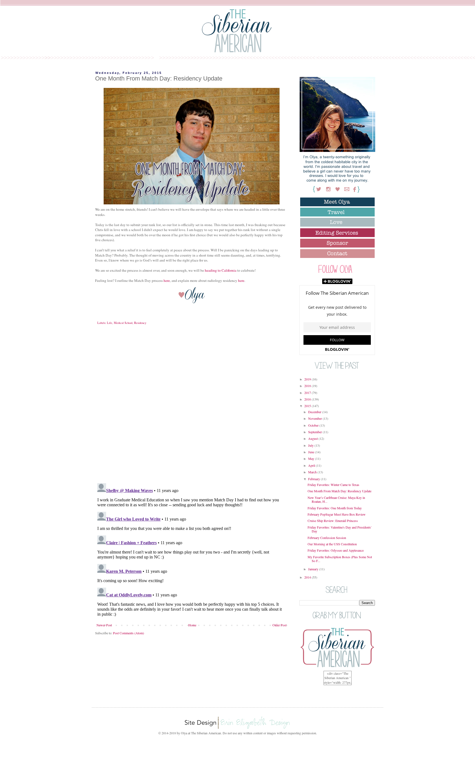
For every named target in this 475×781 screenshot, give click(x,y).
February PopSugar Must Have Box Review (337, 514)
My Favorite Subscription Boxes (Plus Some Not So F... (340, 559)
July (311, 445)
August (313, 438)
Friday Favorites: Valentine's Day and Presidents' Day (339, 529)
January (313, 569)
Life (109, 323)
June (311, 452)
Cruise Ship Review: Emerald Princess (333, 520)
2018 (308, 385)
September (315, 432)
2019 (308, 379)
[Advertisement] (237, 757)
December (315, 412)
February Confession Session (327, 537)
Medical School (123, 323)
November (315, 418)
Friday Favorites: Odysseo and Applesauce (336, 550)
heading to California (220, 270)
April (312, 465)
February (314, 479)
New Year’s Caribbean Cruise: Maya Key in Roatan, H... (336, 499)
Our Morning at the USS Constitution (332, 544)
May (311, 458)
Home (192, 625)
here (167, 280)
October (313, 425)
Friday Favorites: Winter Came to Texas (333, 484)
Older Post (279, 625)
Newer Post (104, 625)
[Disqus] (191, 408)
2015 (308, 406)
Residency (140, 323)
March (312, 472)
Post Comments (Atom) (128, 633)
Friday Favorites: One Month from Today (335, 508)
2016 (308, 399)
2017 (308, 392)
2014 (308, 577)
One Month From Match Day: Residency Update (339, 491)
